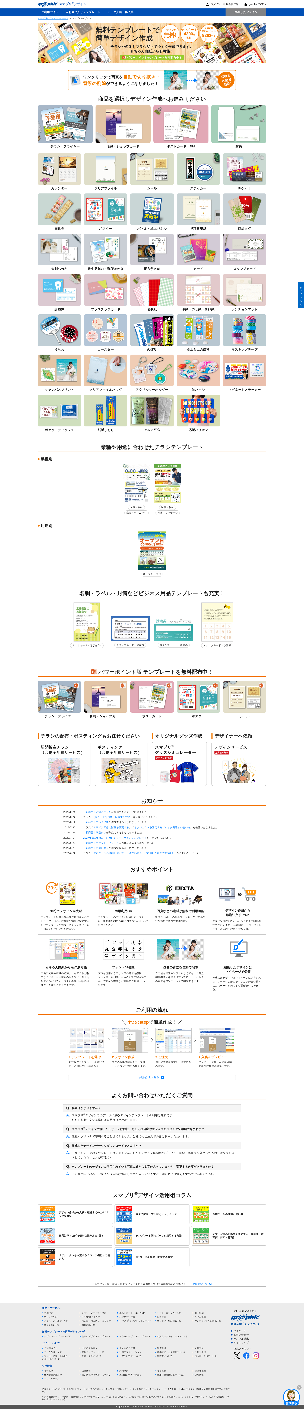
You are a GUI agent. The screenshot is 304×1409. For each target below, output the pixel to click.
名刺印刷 (48, 1313)
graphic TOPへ (257, 4)
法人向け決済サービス (206, 1356)
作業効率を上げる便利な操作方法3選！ (151, 853)
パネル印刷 (200, 1317)
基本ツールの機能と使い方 (108, 853)
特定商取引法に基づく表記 (170, 1375)
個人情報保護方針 (53, 1375)
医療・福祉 (136, 507)
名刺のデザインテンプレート (96, 1336)
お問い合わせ (241, 1334)
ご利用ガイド (50, 12)
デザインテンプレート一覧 (57, 1336)
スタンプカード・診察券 (130, 645)
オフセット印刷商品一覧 (169, 1321)
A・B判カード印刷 (91, 1317)
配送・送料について (92, 1356)
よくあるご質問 (127, 1348)
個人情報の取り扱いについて (96, 1375)
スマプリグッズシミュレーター (135, 1321)
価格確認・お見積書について (171, 1352)
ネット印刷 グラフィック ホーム (53, 18)
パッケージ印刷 (127, 1317)
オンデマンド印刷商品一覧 (208, 1321)
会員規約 (161, 1371)
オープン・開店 (152, 573)
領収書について (165, 1356)
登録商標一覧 (200, 1283)
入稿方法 (199, 1348)
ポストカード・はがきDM (87, 645)
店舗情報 (86, 1371)
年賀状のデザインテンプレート (172, 1336)
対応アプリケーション (130, 1352)
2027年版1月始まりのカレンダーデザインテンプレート (115, 837)
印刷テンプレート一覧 (93, 1352)
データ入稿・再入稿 (120, 12)
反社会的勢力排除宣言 (130, 1375)
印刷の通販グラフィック (54, 1396)
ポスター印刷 (50, 1317)
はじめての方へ (89, 1348)
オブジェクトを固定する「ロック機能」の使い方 (162, 827)
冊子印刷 (199, 1313)
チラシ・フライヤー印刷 (94, 1313)
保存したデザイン (246, 12)
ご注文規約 (200, 1371)
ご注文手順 (200, 1352)
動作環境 (161, 1348)
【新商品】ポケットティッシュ (101, 842)
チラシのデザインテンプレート (134, 1336)
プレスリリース (52, 1379)
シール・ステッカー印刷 (169, 1313)
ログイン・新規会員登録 (225, 4)
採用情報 (199, 1375)
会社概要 (48, 1371)
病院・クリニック (136, 512)
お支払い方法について (130, 1356)
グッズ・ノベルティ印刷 (56, 1321)
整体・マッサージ (167, 512)
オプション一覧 (52, 1325)
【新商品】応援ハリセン (97, 812)
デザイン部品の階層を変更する (111, 827)
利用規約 (123, 1371)
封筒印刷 (161, 1317)
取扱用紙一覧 (88, 1325)
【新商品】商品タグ (94, 832)
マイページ (240, 1330)
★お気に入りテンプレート (83, 12)
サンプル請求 (241, 1338)
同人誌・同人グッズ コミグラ (96, 1321)
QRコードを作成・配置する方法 (112, 817)
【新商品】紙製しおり (96, 848)
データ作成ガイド (53, 1352)
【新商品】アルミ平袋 (96, 822)
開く (291, 1396)
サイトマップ (241, 1342)
